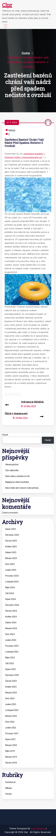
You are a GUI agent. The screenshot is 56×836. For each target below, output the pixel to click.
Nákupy (11, 130)
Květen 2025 (11, 546)
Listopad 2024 (11, 581)
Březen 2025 (11, 558)
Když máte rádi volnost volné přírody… (22, 488)
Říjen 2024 (10, 587)
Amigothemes (38, 828)
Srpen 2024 (10, 599)
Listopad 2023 (11, 651)
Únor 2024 (10, 634)
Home (26, 53)
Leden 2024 (10, 640)
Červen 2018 (11, 762)
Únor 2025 (10, 564)
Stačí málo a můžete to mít (17, 476)
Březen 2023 (11, 692)
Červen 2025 (11, 541)
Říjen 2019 (10, 751)
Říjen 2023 (10, 657)
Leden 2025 (10, 570)
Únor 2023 (10, 698)
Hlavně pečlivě (11, 464)
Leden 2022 (10, 727)
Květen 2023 (11, 687)
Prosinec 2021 (12, 733)
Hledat (5, 435)
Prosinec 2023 (12, 646)
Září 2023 (9, 663)
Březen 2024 (11, 628)
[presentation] (7, 405)
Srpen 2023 (10, 669)
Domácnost (10, 782)
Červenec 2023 (12, 675)
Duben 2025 (10, 552)
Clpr (7, 4)
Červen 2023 (11, 681)
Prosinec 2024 (12, 576)
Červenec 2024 (12, 605)
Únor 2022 (10, 722)
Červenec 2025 (12, 535)
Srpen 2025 (10, 529)
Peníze (8, 794)
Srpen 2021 (10, 739)
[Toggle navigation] (5, 25)
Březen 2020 (11, 745)
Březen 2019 (11, 757)
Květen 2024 (11, 616)
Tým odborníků (12, 470)
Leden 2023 (10, 704)
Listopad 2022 (11, 710)
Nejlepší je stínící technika (17, 482)
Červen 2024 (11, 611)
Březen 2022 (11, 716)
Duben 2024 (10, 622)
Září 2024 (9, 593)
